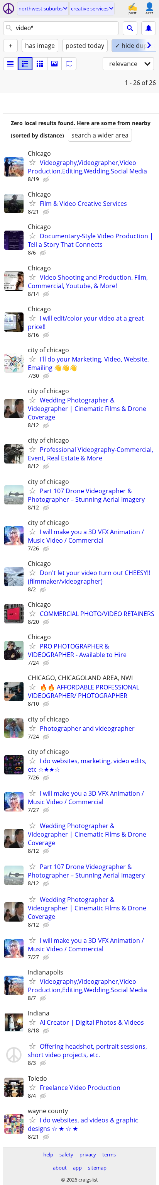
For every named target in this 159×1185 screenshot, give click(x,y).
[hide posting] (46, 180)
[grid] (39, 63)
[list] (10, 63)
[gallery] (54, 63)
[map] (69, 63)
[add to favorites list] (32, 162)
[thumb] (25, 63)
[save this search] (148, 28)
